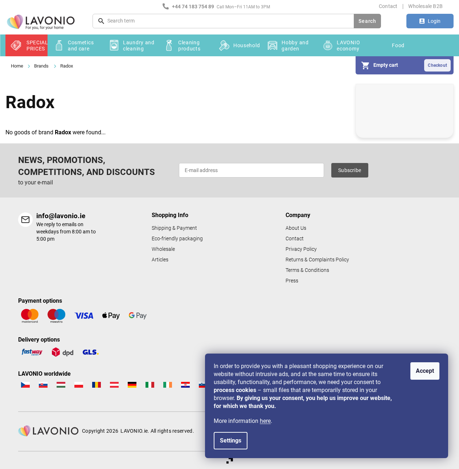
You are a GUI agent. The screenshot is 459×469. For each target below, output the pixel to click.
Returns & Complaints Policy (317, 260)
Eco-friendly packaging (177, 239)
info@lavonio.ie (60, 216)
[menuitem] (26, 45)
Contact (388, 6)
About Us (296, 228)
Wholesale (163, 249)
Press (292, 281)
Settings (230, 440)
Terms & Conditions (307, 270)
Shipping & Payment (174, 228)
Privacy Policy (301, 249)
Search (367, 21)
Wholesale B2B (425, 6)
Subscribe (349, 170)
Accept (425, 370)
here (265, 420)
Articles (160, 260)
